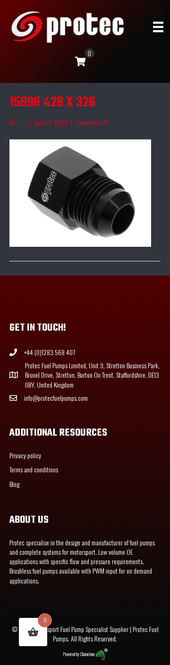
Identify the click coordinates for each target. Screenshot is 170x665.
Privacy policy (25, 455)
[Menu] (158, 27)
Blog (14, 484)
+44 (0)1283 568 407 (49, 352)
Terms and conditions (33, 469)
